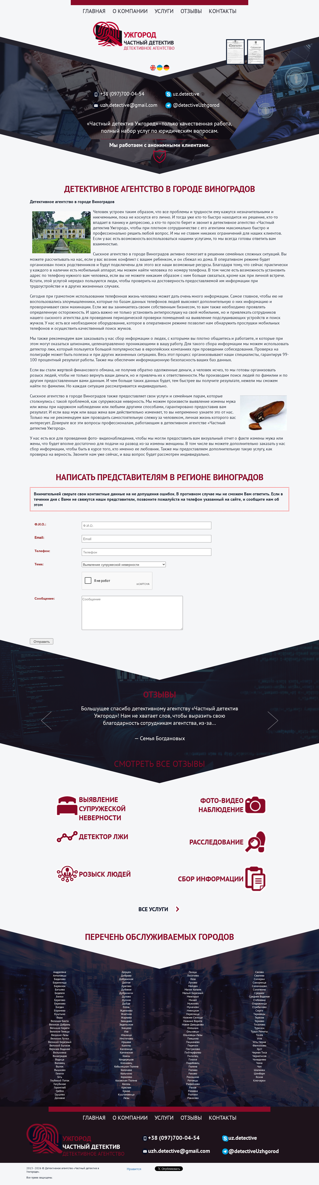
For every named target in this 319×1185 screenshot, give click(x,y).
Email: (39, 537)
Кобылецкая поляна (126, 1066)
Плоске (192, 1059)
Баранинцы (60, 982)
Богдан (60, 1007)
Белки (60, 996)
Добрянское (126, 979)
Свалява (259, 975)
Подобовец (192, 1063)
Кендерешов (126, 1059)
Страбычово (259, 1007)
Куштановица (126, 1094)
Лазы (126, 1098)
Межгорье (193, 996)
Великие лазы (59, 1035)
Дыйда (126, 1003)
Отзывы (191, 11)
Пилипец (192, 1056)
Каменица (126, 1049)
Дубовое (126, 989)
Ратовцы (193, 1080)
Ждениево (126, 1010)
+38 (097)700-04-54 (122, 93)
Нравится (134, 1168)
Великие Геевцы (60, 1031)
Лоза (193, 979)
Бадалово (59, 979)
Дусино (126, 1000)
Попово (192, 1070)
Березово (59, 1003)
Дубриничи (126, 993)
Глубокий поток (59, 1080)
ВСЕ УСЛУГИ (153, 909)
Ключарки (259, 1080)
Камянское (126, 1052)
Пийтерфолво (192, 1052)
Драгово (126, 986)
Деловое (60, 1098)
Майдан (193, 986)
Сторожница (259, 1003)
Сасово (259, 972)
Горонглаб (60, 1087)
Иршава (126, 1042)
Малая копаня (192, 989)
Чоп (259, 1066)
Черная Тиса (259, 1052)
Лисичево (193, 975)
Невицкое (193, 1010)
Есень (126, 1007)
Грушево (60, 1094)
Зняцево (126, 1028)
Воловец (60, 1063)
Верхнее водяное (59, 1049)
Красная (126, 1087)
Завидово (126, 1021)
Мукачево (193, 1007)
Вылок (60, 1066)
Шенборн (259, 1073)
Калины (126, 1045)
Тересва (259, 1017)
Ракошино (193, 1077)
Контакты (222, 11)
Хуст (259, 1049)
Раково (192, 1073)
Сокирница (259, 982)
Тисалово (259, 1024)
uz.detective (186, 93)
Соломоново (259, 986)
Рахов (192, 1087)
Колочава (126, 1070)
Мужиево (192, 1003)
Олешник (192, 1028)
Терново (259, 1021)
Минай (193, 1000)
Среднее (259, 993)
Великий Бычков (60, 1045)
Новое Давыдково (193, 1024)
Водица (59, 1059)
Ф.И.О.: (40, 524)
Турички (259, 1028)
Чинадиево (259, 1059)
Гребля (60, 1091)
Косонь (126, 1084)
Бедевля (60, 993)
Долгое (126, 982)
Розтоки (193, 1094)
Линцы (193, 972)
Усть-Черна (259, 1042)
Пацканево (192, 1042)
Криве (126, 1091)
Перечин (193, 1045)
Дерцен (126, 972)
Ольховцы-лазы (192, 1035)
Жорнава (126, 1017)
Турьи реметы (259, 1031)
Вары (60, 1017)
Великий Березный (59, 1042)
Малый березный (192, 993)
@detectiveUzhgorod (196, 105)
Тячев (259, 1035)
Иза (126, 1031)
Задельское (126, 1024)
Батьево (60, 989)
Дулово (126, 996)
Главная (94, 11)
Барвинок (60, 986)
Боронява (59, 1010)
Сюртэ (259, 1010)
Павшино (192, 1038)
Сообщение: (45, 598)
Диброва (126, 975)
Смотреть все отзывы (159, 763)
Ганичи (60, 1073)
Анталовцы (59, 975)
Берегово (59, 1000)
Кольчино (126, 1073)
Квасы (126, 1056)
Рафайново (193, 1084)
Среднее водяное (259, 996)
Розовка (193, 1091)
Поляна (192, 1066)
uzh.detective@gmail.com (128, 105)
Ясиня (259, 1077)
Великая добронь (59, 1024)
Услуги (164, 11)
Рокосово (192, 1098)
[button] (46, 723)
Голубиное (59, 1084)
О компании (130, 11)
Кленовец (126, 1063)
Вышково (59, 1070)
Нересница (192, 1014)
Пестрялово (193, 1049)
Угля (259, 1038)
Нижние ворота (192, 1021)
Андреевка (59, 972)
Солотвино (259, 989)
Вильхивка (59, 1052)
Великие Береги (60, 1028)
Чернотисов (259, 1056)
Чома (259, 1063)
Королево (126, 1077)
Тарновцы (259, 1014)
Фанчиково (259, 1045)
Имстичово (126, 1038)
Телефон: (42, 550)
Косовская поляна (126, 1080)
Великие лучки (59, 1038)
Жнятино (126, 1014)
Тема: (39, 564)
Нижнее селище (193, 1017)
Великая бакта (60, 1021)
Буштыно (59, 1014)
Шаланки (259, 1070)
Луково (192, 982)
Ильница (126, 1035)
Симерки (259, 979)
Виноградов (60, 1056)
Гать (59, 1077)
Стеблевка (259, 1000)
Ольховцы (193, 1031)
